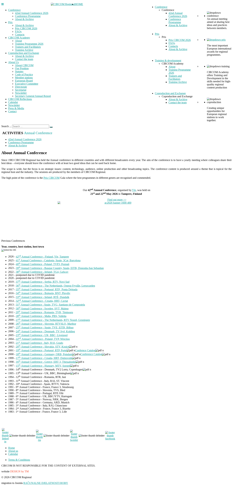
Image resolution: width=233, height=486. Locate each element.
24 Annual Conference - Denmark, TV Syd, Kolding (45, 331)
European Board (24, 80)
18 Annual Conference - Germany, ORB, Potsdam (44, 354)
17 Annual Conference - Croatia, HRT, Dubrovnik (44, 358)
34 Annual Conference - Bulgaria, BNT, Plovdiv (43, 293)
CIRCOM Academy (19, 37)
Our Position (22, 68)
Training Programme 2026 (29, 43)
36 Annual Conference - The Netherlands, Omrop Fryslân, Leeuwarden (55, 285)
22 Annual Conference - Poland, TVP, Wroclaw (43, 338)
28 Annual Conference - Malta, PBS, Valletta (41, 316)
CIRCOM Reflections (20, 99)
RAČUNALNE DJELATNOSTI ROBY (45, 483)
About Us (13, 62)
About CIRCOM (24, 65)
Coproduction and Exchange (23, 53)
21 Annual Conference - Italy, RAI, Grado (39, 342)
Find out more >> (116, 199)
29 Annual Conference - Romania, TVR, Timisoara (44, 312)
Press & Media (16, 108)
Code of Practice (24, 74)
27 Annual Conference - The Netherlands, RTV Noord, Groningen (53, 320)
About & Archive (24, 19)
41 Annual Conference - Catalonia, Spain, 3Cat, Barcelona (48, 260)
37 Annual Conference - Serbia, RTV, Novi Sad (42, 281)
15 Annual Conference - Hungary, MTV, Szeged (43, 365)
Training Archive (24, 49)
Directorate (21, 86)
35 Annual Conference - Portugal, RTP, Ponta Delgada (46, 289)
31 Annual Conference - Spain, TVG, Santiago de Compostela (50, 304)
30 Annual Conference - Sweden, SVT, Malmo (42, 308)
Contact (12, 111)
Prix (10, 22)
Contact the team (24, 59)
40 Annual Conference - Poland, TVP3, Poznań (42, 264)
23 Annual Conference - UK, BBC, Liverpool (42, 335)
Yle (134, 190)
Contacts (19, 34)
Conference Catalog (91, 354)
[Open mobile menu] (2, 4)
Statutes (19, 71)
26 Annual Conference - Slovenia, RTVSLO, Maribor (46, 323)
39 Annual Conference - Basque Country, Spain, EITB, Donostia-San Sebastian (60, 268)
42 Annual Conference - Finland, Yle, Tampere (42, 256)
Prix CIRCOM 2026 (26, 28)
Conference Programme (28, 16)
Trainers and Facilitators (28, 46)
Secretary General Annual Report (33, 96)
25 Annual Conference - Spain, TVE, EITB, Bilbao (45, 327)
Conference (14, 10)
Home (11, 447)
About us (13, 450)
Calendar (13, 102)
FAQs (18, 31)
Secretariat (20, 89)
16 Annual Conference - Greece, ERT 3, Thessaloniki (46, 361)
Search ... (6, 126)
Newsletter (21, 92)
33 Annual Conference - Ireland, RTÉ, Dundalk (42, 297)
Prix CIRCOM (51, 177)
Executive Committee (26, 83)
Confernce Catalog (85, 350)
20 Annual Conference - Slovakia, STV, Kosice (42, 346)
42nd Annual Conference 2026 (31, 13)
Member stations (24, 77)
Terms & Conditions (19, 459)
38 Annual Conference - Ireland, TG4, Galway (42, 271)
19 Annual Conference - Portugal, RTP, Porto (41, 350)
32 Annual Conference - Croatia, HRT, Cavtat (42, 300)
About (18, 40)
